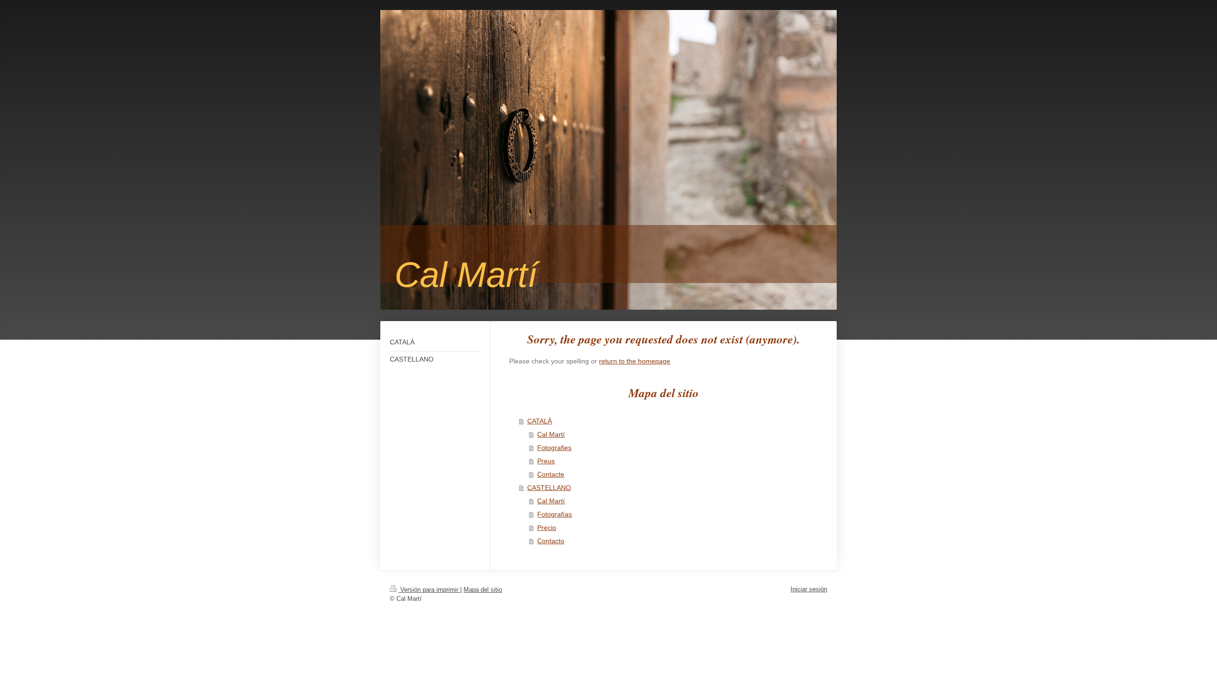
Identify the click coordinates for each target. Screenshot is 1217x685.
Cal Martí (551, 434)
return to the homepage (634, 361)
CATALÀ (539, 421)
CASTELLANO (549, 487)
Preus (546, 461)
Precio (546, 527)
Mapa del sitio (483, 589)
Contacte (550, 474)
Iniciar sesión (809, 589)
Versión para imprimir (429, 589)
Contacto (550, 541)
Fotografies (554, 447)
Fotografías (554, 514)
